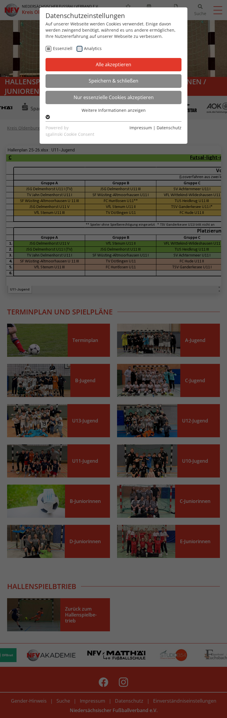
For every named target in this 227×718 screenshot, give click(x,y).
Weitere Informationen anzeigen (114, 110)
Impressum (140, 127)
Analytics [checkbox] (93, 48)
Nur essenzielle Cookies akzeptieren (114, 97)
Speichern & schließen (113, 81)
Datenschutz (169, 127)
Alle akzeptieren (113, 64)
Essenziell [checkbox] (62, 48)
